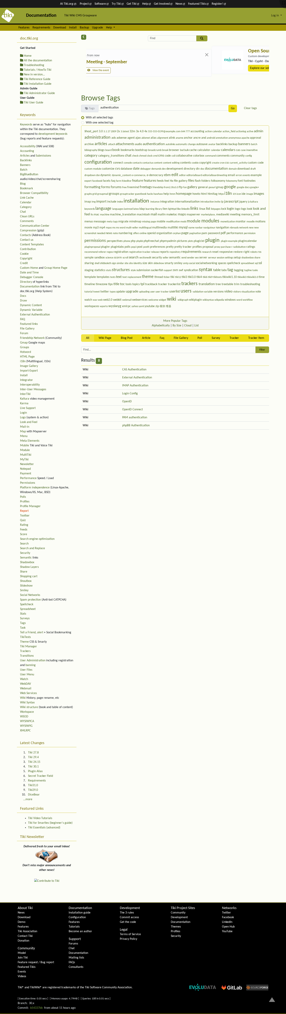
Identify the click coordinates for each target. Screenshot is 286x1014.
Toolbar (25, 515)
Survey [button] (216, 338)
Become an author (80, 931)
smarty (169, 263)
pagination (195, 233)
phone (127, 241)
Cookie (24, 253)
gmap (220, 187)
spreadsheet (248, 263)
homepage (184, 194)
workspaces (92, 306)
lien (165, 209)
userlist (175, 291)
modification (173, 221)
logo (238, 209)
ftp (181, 187)
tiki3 (185, 277)
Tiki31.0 (33, 785)
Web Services (28, 693)
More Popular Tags (175, 320)
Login (23, 412)
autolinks (171, 144)
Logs (23, 417)
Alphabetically (161, 325)
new (251, 227)
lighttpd (172, 209)
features (150, 181)
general (203, 187)
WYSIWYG (26, 726)
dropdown (90, 175)
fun (185, 187)
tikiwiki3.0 (253, 277)
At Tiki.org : (68, 3)
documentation (217, 169)
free (124, 187)
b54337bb (36, 1008)
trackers (190, 283)
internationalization (187, 201)
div (198, 168)
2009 (114, 131)
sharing (89, 263)
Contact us (163, 68)
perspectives (115, 241)
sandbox (99, 257)
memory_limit (250, 214)
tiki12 (178, 277)
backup (233, 144)
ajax (138, 137)
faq (113, 180)
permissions (95, 241)
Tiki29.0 (33, 790)
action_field (229, 131)
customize (108, 168)
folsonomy (232, 181)
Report (24, 511)
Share (23, 571)
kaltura (254, 201)
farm (119, 181)
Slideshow (26, 585)
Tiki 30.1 (33, 766)
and (204, 137)
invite (217, 201)
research (207, 252)
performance (235, 233)
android (211, 138)
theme (148, 277)
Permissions (27, 483)
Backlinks (26, 160)
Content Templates (32, 244)
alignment (163, 138)
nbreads (234, 227)
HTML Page (27, 356)
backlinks (222, 144)
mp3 (96, 227)
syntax (206, 269)
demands (156, 168)
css (227, 162)
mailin (162, 214)
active (250, 131)
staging (89, 270)
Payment (25, 473)
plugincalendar (247, 241)
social (192, 263)
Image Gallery (29, 366)
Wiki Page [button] (105, 338)
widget (163, 300)
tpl (142, 284)
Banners (25, 165)
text (119, 277)
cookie (195, 162)
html (204, 194)
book (116, 150)
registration (121, 252)
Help (145, 3)
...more (27, 799)
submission (143, 270)
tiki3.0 (192, 277)
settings (229, 257)
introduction (207, 201)
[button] (21, 55)
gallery (192, 187)
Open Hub (228, 926)
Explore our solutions (138, 68)
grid (94, 194)
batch (254, 144)
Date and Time (29, 272)
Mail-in (24, 426)
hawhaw (158, 194)
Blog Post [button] (126, 338)
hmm (173, 194)
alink (172, 137)
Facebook (228, 917)
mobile (161, 221)
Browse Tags (100, 98)
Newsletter (27, 464)
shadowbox (247, 257)
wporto (104, 306)
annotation (222, 138)
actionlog (241, 131)
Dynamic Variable (31, 310)
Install (73, 27)
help (166, 194)
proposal (208, 246)
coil (174, 155)
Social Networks (30, 595)
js (249, 201)
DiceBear (34, 794)
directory (190, 168)
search (134, 257)
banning (30, 665)
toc (122, 284)
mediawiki (223, 214)
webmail (127, 300)
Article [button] (146, 338)
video (228, 291)
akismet (146, 138)
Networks (229, 908)
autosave (202, 144)
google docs (243, 187)
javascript (231, 202)
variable (208, 291)
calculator (204, 150)
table (217, 270)
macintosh (144, 214)
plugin (213, 240)
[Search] (201, 38)
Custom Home (29, 268)
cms (161, 156)
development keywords (52, 134)
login (231, 209)
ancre (197, 137)
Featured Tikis (197, 3)
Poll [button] (199, 338)
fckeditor (127, 181)
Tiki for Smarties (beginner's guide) (50, 823)
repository (175, 252)
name (191, 227)
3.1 (106, 131)
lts (92, 214)
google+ (254, 187)
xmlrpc (127, 306)
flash (198, 180)
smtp (186, 263)
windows (230, 299)
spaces (222, 263)
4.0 (142, 131)
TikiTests (25, 637)
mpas (109, 227)
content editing (171, 162)
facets (107, 180)
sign (114, 263)
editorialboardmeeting (215, 175)
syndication (191, 270)
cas (238, 150)
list (208, 209)
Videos (22, 976)
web (100, 300)
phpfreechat (152, 241)
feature (138, 181)
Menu (23, 436)
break (165, 150)
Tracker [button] (234, 338)
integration (167, 201)
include (112, 201)
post (140, 246)
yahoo (135, 306)
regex (110, 252)
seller (166, 257)
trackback (151, 284)
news (109, 233)
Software (101, 3)
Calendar (26, 202)
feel (167, 180)
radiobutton (239, 247)
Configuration (77, 917)
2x (119, 131)
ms (114, 227)
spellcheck (234, 263)
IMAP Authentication (135, 385)
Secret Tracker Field (40, 776)
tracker (163, 284)
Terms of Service (130, 934)
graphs (88, 194)
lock (224, 209)
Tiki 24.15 (34, 762)
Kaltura (24, 398)
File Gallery (27, 328)
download (243, 168)
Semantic (26, 557)
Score (23, 534)
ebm (167, 175)
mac (97, 214)
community (237, 155)
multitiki (173, 227)
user (152, 291)
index (120, 201)
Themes (176, 926)
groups (114, 194)
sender (191, 257)
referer (102, 252)
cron (222, 162)
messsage (100, 221)
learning (150, 209)
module (194, 221)
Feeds (23, 529)
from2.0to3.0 (171, 187)
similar (121, 263)
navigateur (209, 227)
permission (249, 233)
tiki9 (210, 277)
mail (154, 214)
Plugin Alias (35, 771)
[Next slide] (265, 64)
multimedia (160, 227)
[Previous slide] (90, 64)
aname (180, 138)
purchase (226, 247)
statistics (100, 270)
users (187, 291)
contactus (148, 162)
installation (137, 201)
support (168, 270)
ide (244, 194)
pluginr (106, 246)
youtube (150, 306)
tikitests (217, 277)
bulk (186, 150)
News (179, 3)
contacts (137, 162)
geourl (212, 187)
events (247, 175)
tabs (224, 270)
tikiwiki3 (242, 277)
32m (133, 131)
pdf (223, 233)
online (143, 233)
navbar (199, 227)
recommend (91, 252)
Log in (275, 15)
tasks (255, 270)
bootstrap (141, 150)
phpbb (140, 241)
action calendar (214, 131)
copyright (205, 162)
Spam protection (30, 599)
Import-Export (29, 370)
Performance (28, 478)
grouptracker (127, 194)
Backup (84, 27)
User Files (26, 669)
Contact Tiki (25, 936)
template (90, 277)
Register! (218, 3)
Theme (24, 641)
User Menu (27, 674)
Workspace (27, 712)
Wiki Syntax (27, 702)
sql (256, 263)
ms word (121, 227)
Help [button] (109, 27)
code (168, 155)
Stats (23, 613)
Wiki (23, 697)
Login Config (130, 393)
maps (182, 214)
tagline (248, 270)
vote (258, 291)
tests (113, 277)
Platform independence (35, 487)
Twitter (226, 912)
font (241, 180)
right (246, 252)
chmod (143, 155)
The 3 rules (127, 912)
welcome (153, 300)
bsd (182, 150)
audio (139, 144)
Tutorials (74, 926)
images (259, 194)
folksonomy (218, 180)
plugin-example (229, 241)
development (175, 168)
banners (244, 144)
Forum (24, 333)
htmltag (213, 194)
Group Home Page (55, 268)
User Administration (32, 660)
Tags (23, 623)
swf (181, 270)
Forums (73, 943)
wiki (172, 299)
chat (128, 156)
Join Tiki (23, 957)
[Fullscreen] (283, 3)
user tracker (162, 291)
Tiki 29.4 (33, 757)
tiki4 (200, 277)
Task (22, 627)
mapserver (194, 214)
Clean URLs (27, 216)
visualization (248, 291)
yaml (142, 306)
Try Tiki (117, 3)
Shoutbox (26, 581)
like (179, 209)
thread (159, 277)
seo (197, 257)
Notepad (25, 468)
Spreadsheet (28, 609)
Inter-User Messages (33, 389)
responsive (226, 252)
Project (84, 3)
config (248, 155)
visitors (237, 291)
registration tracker (140, 252)
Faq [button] (162, 338)
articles (101, 144)
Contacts (25, 235)
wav (95, 300)
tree (219, 284)
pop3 (134, 247)
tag (230, 270)
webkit (117, 299)
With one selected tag (99, 122)
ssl (260, 263)
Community (26, 948)
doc (202, 168)
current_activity (239, 162)
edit (175, 175)
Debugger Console (31, 277)
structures (121, 270)
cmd (155, 155)
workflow (248, 300)
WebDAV (25, 683)
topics (136, 284)
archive (89, 144)
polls (128, 246)
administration (97, 137)
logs (244, 209)
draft (253, 168)
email (232, 175)
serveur (212, 257)
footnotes (249, 180)
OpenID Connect (132, 409)
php (133, 241)
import (101, 202)
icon (239, 194)
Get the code (128, 922)
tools (128, 284)
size (145, 263)
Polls (23, 497)
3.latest (125, 131)
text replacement (132, 277)
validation (198, 291)
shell (97, 263)
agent (131, 137)
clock (150, 155)
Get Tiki (132, 3)
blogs (101, 150)
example (256, 175)
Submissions (43, 155)
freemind (133, 187)
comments (223, 155)
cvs (118, 169)
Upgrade (97, 27)
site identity (135, 263)
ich (235, 194)
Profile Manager (30, 506)
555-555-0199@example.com (164, 131)
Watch (24, 679)
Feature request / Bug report (36, 962)
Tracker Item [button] (256, 338)
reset (215, 252)
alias (154, 137)
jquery (243, 201)
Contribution (28, 249)
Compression (28, 230)
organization (164, 233)
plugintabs (118, 246)
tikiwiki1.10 (230, 277)
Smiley (24, 590)
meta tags (112, 221)
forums (116, 187)
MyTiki (24, 459)
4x (146, 131)
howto (196, 194)
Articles (25, 155)
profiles (197, 246)
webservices (140, 299)
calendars (228, 150)
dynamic (106, 175)
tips (110, 284)
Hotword (25, 352)
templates (103, 277)
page (185, 233)
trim (237, 284)
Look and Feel (28, 422)
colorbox (199, 155)
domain (233, 168)
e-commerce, (139, 175)
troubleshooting (250, 284)
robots (254, 252)
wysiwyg (115, 306)
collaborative (184, 155)
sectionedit (145, 257)
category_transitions (111, 155)
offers (136, 233)
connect (118, 162)
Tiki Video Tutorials (40, 818)
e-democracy (155, 175)
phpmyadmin (168, 241)
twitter (105, 291)
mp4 (102, 227)
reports (164, 252)
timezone (102, 284)
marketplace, (208, 214)
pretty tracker (183, 246)
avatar (212, 144)
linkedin (185, 209)
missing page (149, 221)
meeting (235, 214)
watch (88, 299)
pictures (182, 241)
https (221, 194)
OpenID (127, 401)
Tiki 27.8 (33, 752)
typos (113, 291)
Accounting (27, 151)
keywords (89, 209)
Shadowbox (27, 562)
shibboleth (106, 263)
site (127, 263)
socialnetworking (207, 263)
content (158, 162)
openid (151, 233)
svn (176, 270)
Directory (26, 282)
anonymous (234, 138)
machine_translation (123, 214)
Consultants (76, 967)
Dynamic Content (31, 305)
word (239, 300)
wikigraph (183, 300)
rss (259, 252)
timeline (90, 284)
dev (164, 168)
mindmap (135, 221)
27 (109, 131)
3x (138, 131)
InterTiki (25, 394)
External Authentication (137, 377)
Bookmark (26, 188)
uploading (144, 291)
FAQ (22, 319)
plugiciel (199, 241)
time (262, 277)
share (257, 257)
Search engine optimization (37, 539)
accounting (197, 131)
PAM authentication (134, 417)
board (108, 150)
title (116, 284)
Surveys (25, 618)
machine (105, 214)
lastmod (128, 209)
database (127, 168)
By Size (177, 325)
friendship (158, 187)
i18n (228, 193)
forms (106, 187)
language (103, 208)
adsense (122, 137)
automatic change (186, 144)
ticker (167, 277)
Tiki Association (27, 931)
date (136, 169)
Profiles (24, 501)
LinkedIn (227, 922)
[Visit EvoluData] (107, 60)
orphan (177, 233)
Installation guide (79, 912)
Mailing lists (76, 957)
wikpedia (219, 300)
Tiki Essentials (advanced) (44, 827)
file (172, 181)
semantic (175, 257)
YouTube (227, 931)
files (191, 181)
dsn (98, 175)
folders (206, 180)
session (221, 257)
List (196, 325)
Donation (23, 940)
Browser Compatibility (34, 193)
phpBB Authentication (136, 425)
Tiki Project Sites (183, 908)
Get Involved (162, 3)
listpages (216, 209)
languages (118, 209)
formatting (92, 187)
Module (25, 450)
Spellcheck (26, 604)
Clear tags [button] (250, 108)
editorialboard (194, 175)
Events (22, 971)
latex (136, 209)
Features (23, 27)
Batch (23, 169)
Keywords (26, 124)
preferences (158, 246)
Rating (24, 525)
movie (88, 227)
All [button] (87, 338)
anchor (188, 137)
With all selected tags (99, 117)
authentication (154, 144)
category (91, 156)
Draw (23, 300)
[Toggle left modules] (83, 37)
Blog (23, 183)
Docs (23, 296)
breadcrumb (155, 150)
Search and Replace (32, 548)
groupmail (103, 194)
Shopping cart (28, 576)
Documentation (29, 286)
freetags (146, 187)
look (250, 209)
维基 (168, 306)
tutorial (88, 291)
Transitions (27, 655)
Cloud (187, 325)
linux (202, 209)
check (135, 155)
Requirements (41, 27)
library (159, 209)
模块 (163, 306)
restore (238, 252)
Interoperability (30, 384)
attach (112, 144)
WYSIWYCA (27, 721)
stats (109, 270)
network (244, 227)
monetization (228, 221)
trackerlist (174, 284)
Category (26, 207)
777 (188, 131)
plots (191, 241)
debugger (145, 168)
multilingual (145, 227)
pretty (170, 246)
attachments (125, 144)
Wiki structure (29, 707)
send (184, 257)
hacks (150, 194)
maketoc (172, 214)
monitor (241, 221)
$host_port (91, 131)
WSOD (24, 716)
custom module (93, 168)
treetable (228, 284)
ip (222, 201)
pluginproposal (92, 247)
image (250, 194)
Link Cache (27, 197)
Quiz (23, 520)
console (128, 162)
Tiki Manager (28, 646)
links (194, 208)
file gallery (181, 180)
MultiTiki (25, 454)
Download (59, 27)
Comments (27, 221)
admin (258, 131)
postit (146, 247)
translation (207, 284)
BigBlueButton (29, 174)
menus (89, 221)
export (88, 181)
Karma (24, 403)
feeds (160, 180)
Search (24, 543)
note (115, 233)
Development (130, 908)
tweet (96, 291)
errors (239, 175)
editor (182, 175)
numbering (125, 233)
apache (245, 138)
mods (183, 221)
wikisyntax (208, 300)
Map (23, 431)
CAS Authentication (134, 369)
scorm (118, 257)
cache (193, 150)
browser (174, 150)
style (133, 270)
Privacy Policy (128, 939)
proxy (217, 247)
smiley (178, 263)
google (230, 187)
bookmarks (128, 150)
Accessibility (27, 146)
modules (210, 221)
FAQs (72, 962)
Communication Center (34, 225)
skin (151, 263)
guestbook (141, 194)
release (155, 252)
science (109, 257)
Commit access (129, 917)
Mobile (24, 445)
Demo (21, 922)
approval (255, 137)
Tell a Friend (28, 632)
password (214, 233)
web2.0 (108, 299)
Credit (24, 263)
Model (22, 953)
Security (25, 553)
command (210, 155)
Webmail (25, 688)
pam (205, 233)
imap (88, 201)
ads (114, 137)
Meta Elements (29, 440)
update (121, 291)
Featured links (29, 324)
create (216, 162)
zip (157, 306)
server (203, 257)
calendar (216, 150)
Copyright (26, 258)
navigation (223, 227)
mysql (183, 227)
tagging (239, 270)
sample (89, 257)
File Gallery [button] (181, 338)
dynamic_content (122, 175)
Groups (24, 347)
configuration (98, 162)
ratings (250, 246)
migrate (123, 221)
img (94, 201)
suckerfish (157, 270)
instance (155, 201)
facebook (97, 181)
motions (260, 221)
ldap (142, 209)
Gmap (24, 342)
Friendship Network (32, 338)
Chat (23, 211)
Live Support (28, 408)
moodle (251, 221)
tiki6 (205, 277)
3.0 (101, 131)
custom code (256, 162)
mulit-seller (132, 227)
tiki (172, 277)
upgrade (132, 291)
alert (40, 632)
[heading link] (33, 908)
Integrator (26, 380)
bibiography (91, 150)
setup (237, 257)
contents (186, 162)
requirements (191, 252)
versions (218, 291)
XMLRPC (25, 730)
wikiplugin (196, 299)
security (157, 257)
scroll (126, 257)
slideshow (159, 263)
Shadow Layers (29, 567)
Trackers (25, 651)
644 (183, 131)
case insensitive (249, 150)
